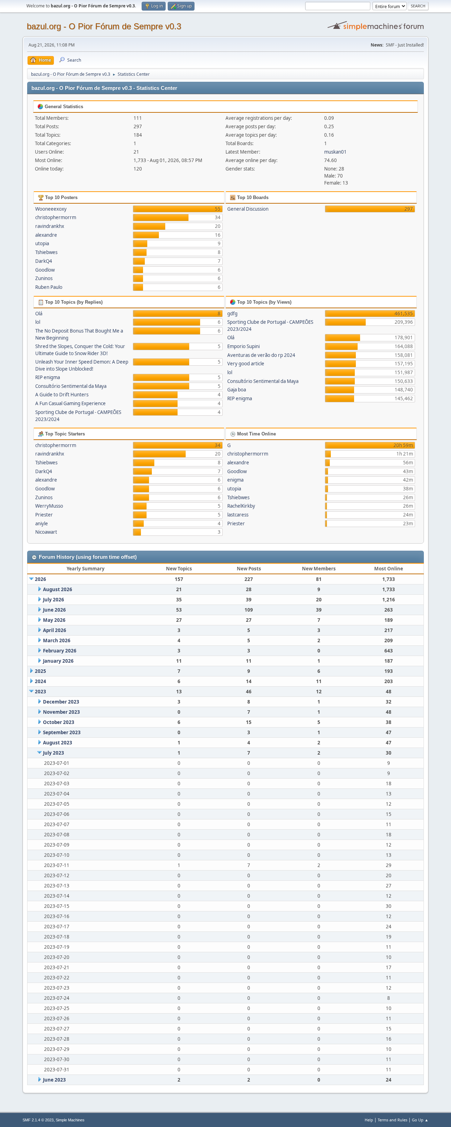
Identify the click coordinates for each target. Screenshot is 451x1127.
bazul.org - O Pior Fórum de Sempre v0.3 (104, 26)
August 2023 (57, 742)
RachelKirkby (241, 506)
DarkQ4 (43, 261)
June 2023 (54, 1080)
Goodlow (45, 270)
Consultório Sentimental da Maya (70, 386)
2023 (40, 691)
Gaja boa (236, 389)
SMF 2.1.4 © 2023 (38, 1120)
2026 (40, 579)
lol (37, 322)
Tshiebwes (46, 252)
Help (369, 1119)
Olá (38, 313)
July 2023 (53, 753)
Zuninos (43, 278)
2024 (40, 681)
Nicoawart (46, 532)
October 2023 (58, 722)
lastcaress (237, 515)
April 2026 (54, 630)
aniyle (41, 523)
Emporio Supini (243, 346)
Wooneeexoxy (51, 209)
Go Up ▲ (420, 1119)
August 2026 (57, 589)
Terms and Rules (392, 1119)
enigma (235, 480)
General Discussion (247, 209)
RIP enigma (47, 377)
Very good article (245, 363)
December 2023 (61, 702)
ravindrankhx (49, 226)
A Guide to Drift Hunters (61, 394)
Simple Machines (70, 1120)
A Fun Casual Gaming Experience (70, 403)
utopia (42, 243)
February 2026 (59, 651)
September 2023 (62, 732)
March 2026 (56, 640)
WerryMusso (49, 506)
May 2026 (54, 620)
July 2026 (53, 599)
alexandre (46, 235)
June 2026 (54, 610)
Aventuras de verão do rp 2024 (261, 355)
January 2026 (58, 661)
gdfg (232, 313)
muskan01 (335, 152)
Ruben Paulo (48, 287)
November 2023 (61, 712)
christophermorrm (55, 217)
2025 (40, 671)
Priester (44, 515)
